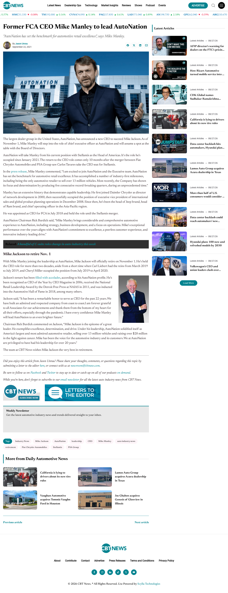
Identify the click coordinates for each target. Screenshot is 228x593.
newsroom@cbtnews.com (85, 365)
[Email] (146, 45)
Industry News (22, 441)
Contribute (70, 560)
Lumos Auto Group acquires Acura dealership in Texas (130, 476)
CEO (90, 441)
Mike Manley (104, 441)
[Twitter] (126, 572)
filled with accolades (47, 277)
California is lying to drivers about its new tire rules (55, 476)
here (42, 365)
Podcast (150, 5)
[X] (134, 45)
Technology (91, 5)
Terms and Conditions (142, 560)
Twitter (51, 372)
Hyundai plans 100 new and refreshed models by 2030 (207, 244)
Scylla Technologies (148, 583)
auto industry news (126, 441)
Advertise (99, 560)
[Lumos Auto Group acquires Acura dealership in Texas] (95, 476)
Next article (142, 522)
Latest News (54, 5)
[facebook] (94, 572)
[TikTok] (118, 572)
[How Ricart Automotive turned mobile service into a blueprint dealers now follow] (169, 70)
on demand (123, 372)
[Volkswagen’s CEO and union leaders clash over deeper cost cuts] (169, 266)
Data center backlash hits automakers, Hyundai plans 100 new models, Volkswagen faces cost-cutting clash (207, 146)
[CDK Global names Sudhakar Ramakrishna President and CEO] (169, 94)
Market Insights (109, 5)
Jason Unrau (21, 43)
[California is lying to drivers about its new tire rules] (20, 476)
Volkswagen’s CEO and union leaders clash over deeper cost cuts (204, 268)
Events (162, 5)
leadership (77, 441)
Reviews (126, 5)
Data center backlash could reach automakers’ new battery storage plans (206, 219)
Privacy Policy (166, 560)
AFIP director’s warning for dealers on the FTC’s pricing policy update (207, 48)
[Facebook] (127, 45)
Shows (138, 5)
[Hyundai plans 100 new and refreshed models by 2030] (169, 241)
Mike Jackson (41, 441)
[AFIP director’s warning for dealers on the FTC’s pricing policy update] (169, 46)
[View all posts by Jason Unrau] (7, 45)
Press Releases (117, 560)
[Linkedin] (140, 45)
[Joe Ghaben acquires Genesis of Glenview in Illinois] (95, 500)
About (57, 560)
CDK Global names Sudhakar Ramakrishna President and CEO (204, 97)
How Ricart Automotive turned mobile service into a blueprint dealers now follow (207, 73)
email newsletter (69, 379)
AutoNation (60, 441)
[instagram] (102, 572)
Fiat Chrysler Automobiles (34, 447)
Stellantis (57, 447)
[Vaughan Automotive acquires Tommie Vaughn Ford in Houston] (20, 500)
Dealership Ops (73, 5)
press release (19, 171)
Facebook (35, 372)
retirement (10, 447)
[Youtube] (134, 572)
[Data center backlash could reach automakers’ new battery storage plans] (169, 217)
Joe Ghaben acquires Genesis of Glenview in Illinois (129, 499)
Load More (188, 283)
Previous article (12, 522)
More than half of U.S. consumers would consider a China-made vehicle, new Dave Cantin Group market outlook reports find (207, 195)
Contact (85, 560)
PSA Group (73, 447)
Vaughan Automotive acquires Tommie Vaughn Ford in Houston (55, 499)
